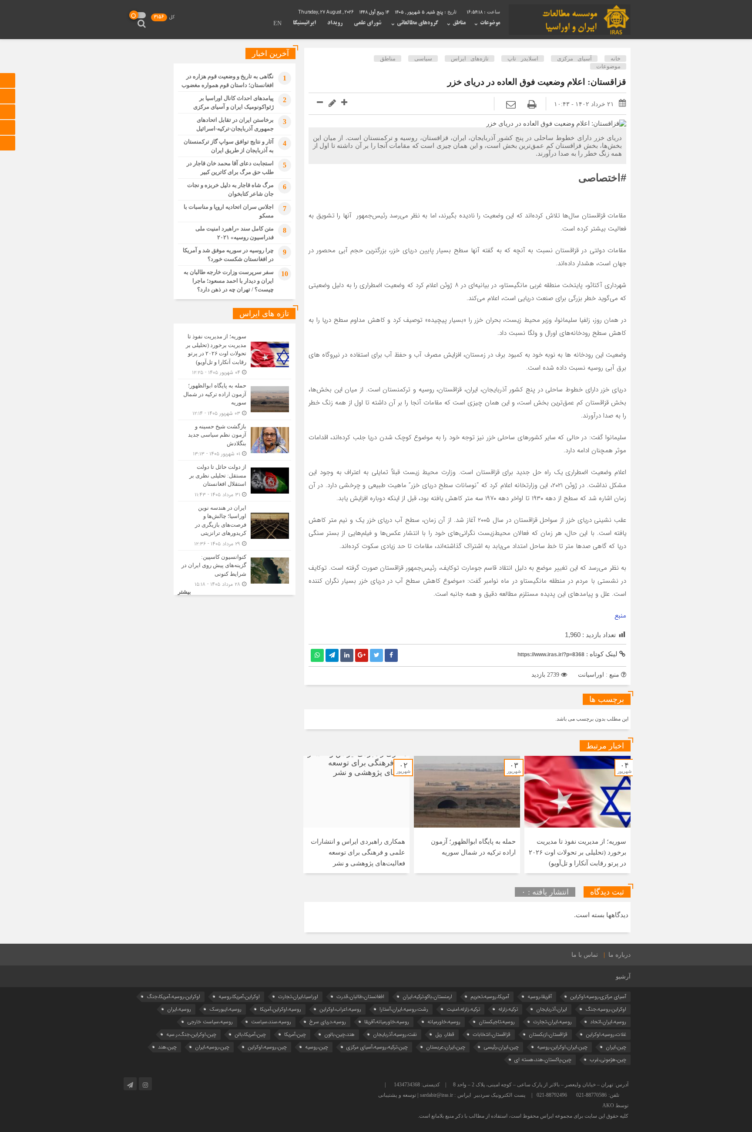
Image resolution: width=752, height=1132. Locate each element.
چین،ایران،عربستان (445, 1047)
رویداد (334, 23)
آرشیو (623, 976)
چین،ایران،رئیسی (501, 1047)
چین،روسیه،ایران (212, 1047)
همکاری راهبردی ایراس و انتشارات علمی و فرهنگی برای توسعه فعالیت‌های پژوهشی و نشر (358, 852)
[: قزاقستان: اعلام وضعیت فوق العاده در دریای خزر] (511, 104)
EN (277, 24)
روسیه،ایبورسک (225, 1009)
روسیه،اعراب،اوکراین (340, 1009)
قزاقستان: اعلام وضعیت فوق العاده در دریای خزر (536, 82)
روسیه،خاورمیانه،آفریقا (386, 1022)
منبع (620, 616)
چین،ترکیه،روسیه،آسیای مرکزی (377, 1047)
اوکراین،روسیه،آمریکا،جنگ (173, 996)
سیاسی (423, 58)
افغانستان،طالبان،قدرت (360, 996)
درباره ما (619, 955)
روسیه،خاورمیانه (443, 1022)
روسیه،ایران (179, 1009)
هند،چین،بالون (339, 1034)
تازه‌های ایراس (470, 58)
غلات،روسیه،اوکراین (606, 1034)
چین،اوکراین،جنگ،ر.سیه (191, 1034)
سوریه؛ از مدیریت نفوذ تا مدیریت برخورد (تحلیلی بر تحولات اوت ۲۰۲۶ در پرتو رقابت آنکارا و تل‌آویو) (577, 852)
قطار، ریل (444, 1034)
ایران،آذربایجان (551, 1009)
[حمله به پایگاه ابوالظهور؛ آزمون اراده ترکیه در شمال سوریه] (234, 399)
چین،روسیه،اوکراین (267, 1047)
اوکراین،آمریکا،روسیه (239, 996)
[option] (577, 814)
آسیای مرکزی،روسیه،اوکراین (598, 996)
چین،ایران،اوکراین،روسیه (562, 1047)
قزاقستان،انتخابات (491, 1034)
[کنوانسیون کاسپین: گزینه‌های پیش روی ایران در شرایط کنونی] (234, 570)
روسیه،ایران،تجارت (552, 1022)
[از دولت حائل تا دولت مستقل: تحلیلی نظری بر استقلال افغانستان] (234, 481)
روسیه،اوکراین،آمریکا (280, 1009)
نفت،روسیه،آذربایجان (395, 1034)
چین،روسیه (316, 1047)
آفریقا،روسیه (539, 996)
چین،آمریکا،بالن (250, 1034)
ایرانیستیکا (304, 23)
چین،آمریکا (295, 1034)
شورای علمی (367, 23)
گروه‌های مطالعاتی (417, 23)
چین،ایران (616, 1047)
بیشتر (184, 592)
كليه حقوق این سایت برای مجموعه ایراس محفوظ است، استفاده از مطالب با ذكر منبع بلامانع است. (523, 1116)
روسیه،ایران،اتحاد (608, 1022)
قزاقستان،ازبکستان (548, 1034)
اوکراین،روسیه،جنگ (605, 1009)
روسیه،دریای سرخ (327, 1022)
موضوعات (490, 23)
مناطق (459, 23)
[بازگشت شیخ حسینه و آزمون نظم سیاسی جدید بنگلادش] (234, 440)
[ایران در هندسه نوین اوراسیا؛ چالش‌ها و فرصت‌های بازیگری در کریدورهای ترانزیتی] (234, 525)
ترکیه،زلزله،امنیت (463, 1009)
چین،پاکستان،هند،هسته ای (542, 1059)
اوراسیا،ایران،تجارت (298, 996)
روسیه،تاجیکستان (497, 1022)
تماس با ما (584, 955)
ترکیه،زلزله (508, 1009)
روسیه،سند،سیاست (271, 1022)
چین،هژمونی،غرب (608, 1059)
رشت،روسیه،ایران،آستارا (403, 1009)
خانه (616, 58)
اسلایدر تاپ (522, 58)
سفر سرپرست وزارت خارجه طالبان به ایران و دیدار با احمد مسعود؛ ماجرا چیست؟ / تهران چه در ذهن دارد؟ (229, 281)
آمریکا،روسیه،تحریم (489, 996)
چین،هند (167, 1047)
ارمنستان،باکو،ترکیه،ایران (427, 996)
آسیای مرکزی (574, 58)
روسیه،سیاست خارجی (210, 1022)
